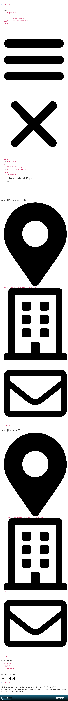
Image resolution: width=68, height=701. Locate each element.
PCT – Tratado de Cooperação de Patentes (17, 20)
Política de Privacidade (60, 697)
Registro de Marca (11, 12)
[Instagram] (3, 678)
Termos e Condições (60, 698)
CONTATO (6, 23)
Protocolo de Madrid (12, 17)
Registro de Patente (12, 13)
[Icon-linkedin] (6, 678)
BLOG (5, 21)
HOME (5, 9)
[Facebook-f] (10, 678)
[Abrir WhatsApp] (65, 698)
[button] (34, 91)
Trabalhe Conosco (11, 25)
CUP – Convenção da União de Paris (16, 18)
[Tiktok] (14, 678)
